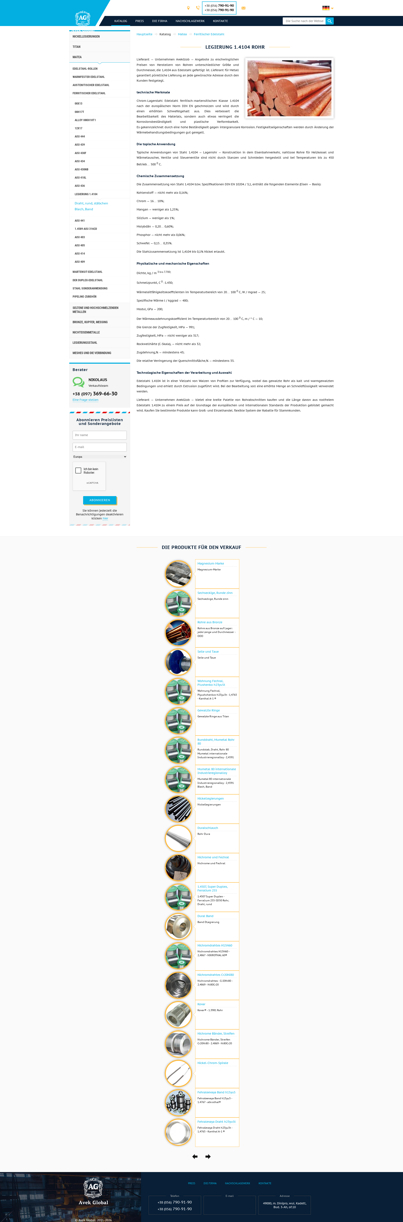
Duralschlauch (208, 828)
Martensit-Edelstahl (87, 271)
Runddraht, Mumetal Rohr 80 (216, 741)
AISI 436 (80, 185)
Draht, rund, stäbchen (91, 203)
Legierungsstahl (85, 343)
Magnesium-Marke (211, 563)
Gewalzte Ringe (209, 710)
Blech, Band (84, 209)
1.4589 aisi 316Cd (86, 228)
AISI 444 (80, 136)
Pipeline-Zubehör (85, 296)
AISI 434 (80, 161)
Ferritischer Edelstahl (89, 93)
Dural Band (205, 916)
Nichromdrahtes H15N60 (215, 945)
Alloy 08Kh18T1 (85, 120)
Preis (139, 21)
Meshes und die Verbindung (92, 353)
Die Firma (159, 21)
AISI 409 (80, 261)
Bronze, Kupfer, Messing (90, 322)
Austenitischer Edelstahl (91, 85)
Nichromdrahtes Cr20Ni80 (216, 975)
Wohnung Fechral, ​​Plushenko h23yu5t (211, 683)
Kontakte (220, 21)
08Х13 (78, 103)
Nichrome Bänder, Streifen (216, 1033)
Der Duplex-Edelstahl (88, 280)
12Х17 (78, 128)
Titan (76, 47)
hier (105, 518)
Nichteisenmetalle (86, 332)
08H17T (79, 112)
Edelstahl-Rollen (85, 68)
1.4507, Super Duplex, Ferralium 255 (213, 888)
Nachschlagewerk (190, 21)
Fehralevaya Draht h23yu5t (217, 1122)
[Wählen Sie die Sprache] (328, 8)
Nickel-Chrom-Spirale (213, 1063)
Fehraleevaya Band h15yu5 (217, 1092)
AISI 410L (80, 177)
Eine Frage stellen (85, 400)
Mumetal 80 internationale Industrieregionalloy (217, 771)
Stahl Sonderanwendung (90, 288)
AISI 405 (80, 245)
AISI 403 (80, 237)
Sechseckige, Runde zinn (215, 593)
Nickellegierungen (86, 36)
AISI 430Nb (81, 169)
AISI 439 (80, 144)
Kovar (201, 1004)
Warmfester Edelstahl (89, 76)
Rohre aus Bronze (210, 622)
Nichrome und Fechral (213, 857)
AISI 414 (80, 253)
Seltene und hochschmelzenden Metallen (95, 310)
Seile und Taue (208, 651)
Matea (77, 57)
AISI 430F (80, 153)
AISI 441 (80, 220)
